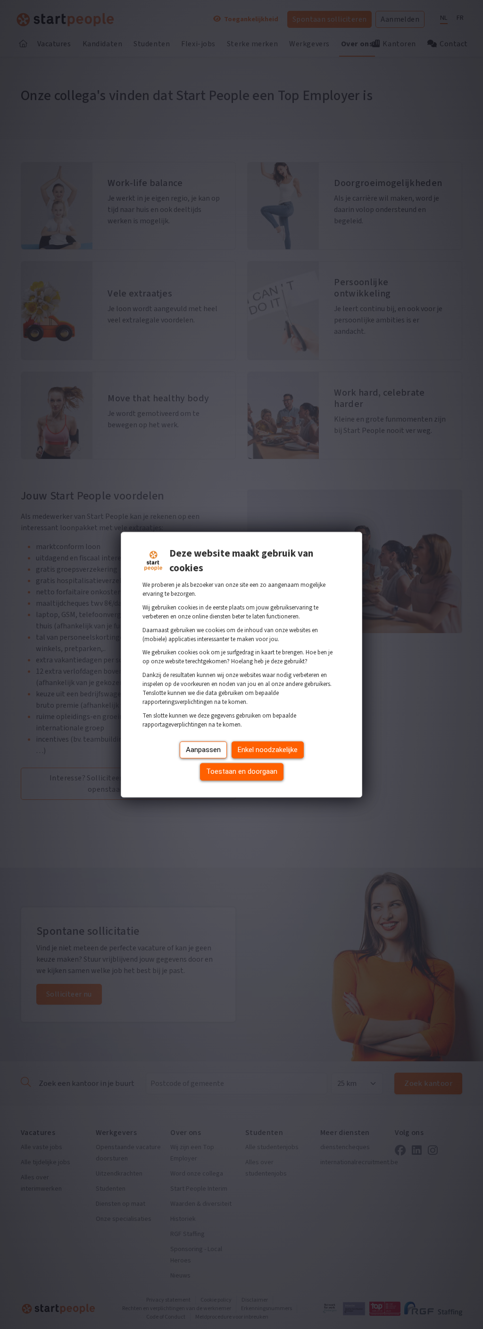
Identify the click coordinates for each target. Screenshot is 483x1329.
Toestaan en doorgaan (241, 772)
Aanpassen (203, 749)
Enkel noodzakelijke (268, 749)
